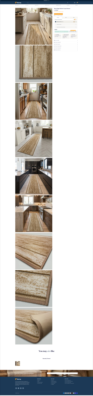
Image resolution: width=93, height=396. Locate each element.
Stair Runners (17, 5)
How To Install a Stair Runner (69, 381)
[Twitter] (21, 388)
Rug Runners (36, 5)
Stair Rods (27, 5)
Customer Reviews (40, 382)
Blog (38, 381)
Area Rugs (68, 5)
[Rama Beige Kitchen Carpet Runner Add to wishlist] (77, 9)
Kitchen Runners (47, 5)
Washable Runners (58, 5)
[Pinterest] (23, 388)
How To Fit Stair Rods (68, 382)
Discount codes (40, 383)
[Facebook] (16, 388)
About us (39, 380)
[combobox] (47, 2)
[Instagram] (18, 388)
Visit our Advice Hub (68, 380)
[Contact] (76, 2)
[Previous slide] (0, 0)
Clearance (76, 5)
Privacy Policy (53, 383)
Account (53, 380)
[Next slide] (92, 0)
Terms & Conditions (54, 382)
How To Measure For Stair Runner (69, 383)
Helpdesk (53, 384)
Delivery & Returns (54, 381)
